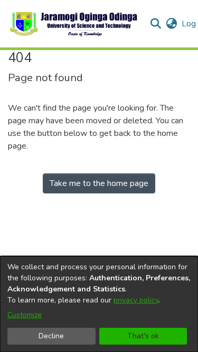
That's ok (143, 336)
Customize (24, 315)
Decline (51, 336)
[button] (74, 24)
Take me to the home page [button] (99, 183)
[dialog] (99, 304)
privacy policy (136, 300)
